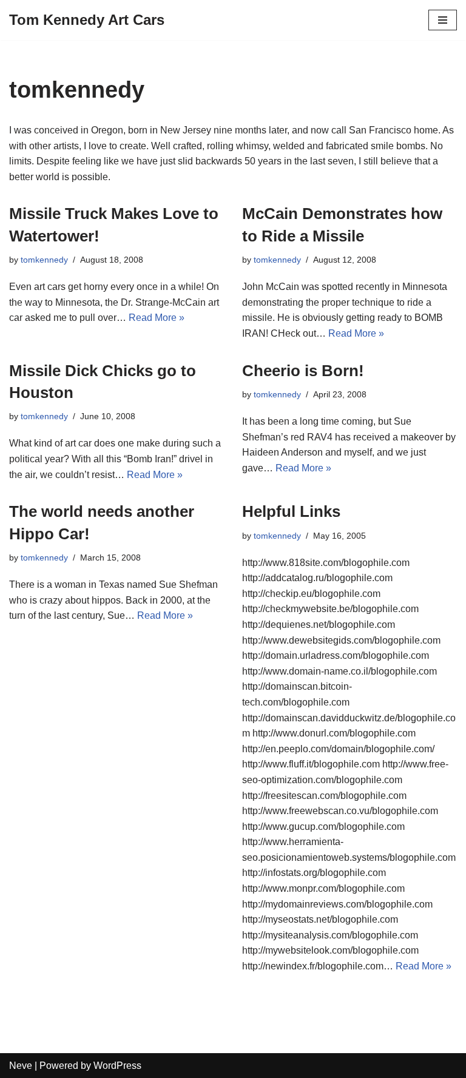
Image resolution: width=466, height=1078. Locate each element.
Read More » (156, 317)
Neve (20, 1065)
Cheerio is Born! (303, 371)
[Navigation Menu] (442, 20)
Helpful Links (291, 511)
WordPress (117, 1065)
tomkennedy (44, 259)
